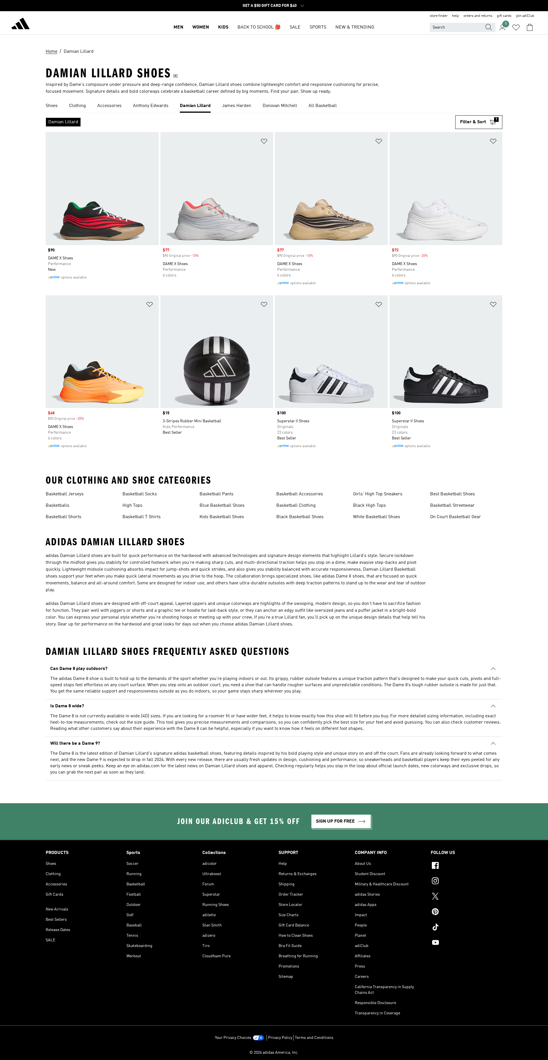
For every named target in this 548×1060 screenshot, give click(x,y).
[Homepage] (20, 24)
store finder (439, 16)
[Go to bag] (530, 27)
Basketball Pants (216, 494)
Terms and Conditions (314, 1038)
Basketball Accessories (299, 494)
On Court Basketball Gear (455, 517)
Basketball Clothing (296, 505)
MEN (178, 27)
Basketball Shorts (63, 517)
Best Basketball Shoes (452, 494)
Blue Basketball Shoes (222, 505)
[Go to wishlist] (516, 27)
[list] (274, 106)
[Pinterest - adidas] (466, 912)
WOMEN (200, 27)
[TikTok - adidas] (466, 928)
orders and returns (478, 16)
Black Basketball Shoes (300, 517)
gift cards (504, 16)
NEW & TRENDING (354, 27)
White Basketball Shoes (376, 517)
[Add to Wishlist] (264, 142)
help (455, 16)
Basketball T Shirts (141, 517)
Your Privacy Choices (233, 1038)
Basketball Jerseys (65, 494)
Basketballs (57, 505)
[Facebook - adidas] (466, 866)
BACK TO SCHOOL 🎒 (259, 27)
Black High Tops (369, 505)
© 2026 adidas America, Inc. (274, 1053)
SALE (295, 27)
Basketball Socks (139, 494)
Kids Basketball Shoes (222, 517)
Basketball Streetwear (452, 505)
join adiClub (525, 16)
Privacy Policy (280, 1038)
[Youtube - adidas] (466, 943)
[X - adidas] (466, 897)
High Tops (132, 505)
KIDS (223, 27)
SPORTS (318, 27)
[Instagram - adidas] (466, 881)
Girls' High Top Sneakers (377, 494)
